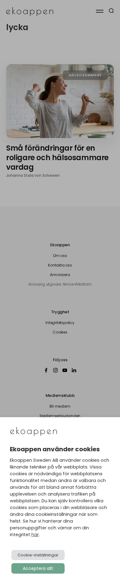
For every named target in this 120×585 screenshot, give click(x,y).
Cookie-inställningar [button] (38, 555)
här (35, 535)
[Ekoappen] (33, 432)
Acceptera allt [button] (38, 568)
